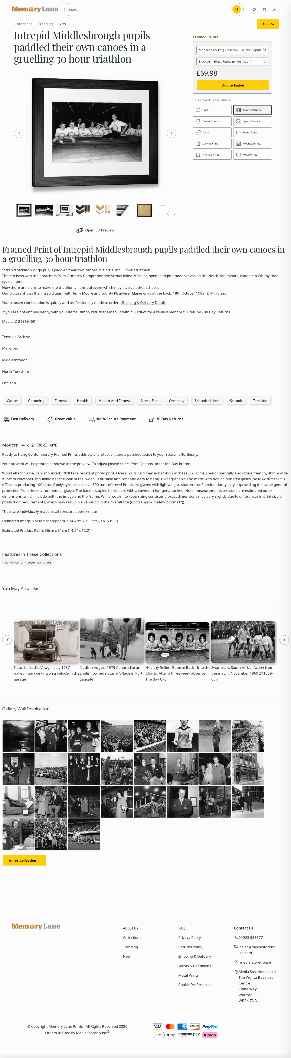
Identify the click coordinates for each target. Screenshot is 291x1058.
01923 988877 (251, 937)
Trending (45, 24)
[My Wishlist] (254, 9)
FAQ (181, 928)
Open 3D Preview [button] (99, 230)
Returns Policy (190, 946)
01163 (47, 562)
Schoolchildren (207, 400)
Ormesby (176, 400)
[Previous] (18, 133)
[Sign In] (274, 9)
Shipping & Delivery (194, 956)
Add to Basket (233, 85)
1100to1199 (33, 562)
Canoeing (36, 400)
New (62, 24)
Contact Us (243, 928)
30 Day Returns (217, 311)
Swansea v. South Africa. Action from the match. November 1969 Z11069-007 (242, 673)
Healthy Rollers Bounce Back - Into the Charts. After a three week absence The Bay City (178, 673)
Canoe (12, 400)
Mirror (19, 562)
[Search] (236, 9)
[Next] (171, 133)
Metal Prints (188, 975)
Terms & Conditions (194, 965)
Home (9, 562)
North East (150, 400)
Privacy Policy (189, 937)
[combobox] (149, 9)
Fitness (61, 400)
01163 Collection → (24, 860)
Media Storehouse (91, 1032)
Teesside (260, 400)
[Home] (35, 9)
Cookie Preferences (194, 984)
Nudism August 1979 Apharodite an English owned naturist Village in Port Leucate (111, 673)
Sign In (268, 24)
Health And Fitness (115, 400)
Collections (23, 24)
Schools (236, 400)
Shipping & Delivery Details (143, 302)
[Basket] (264, 9)
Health (82, 400)
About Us (130, 928)
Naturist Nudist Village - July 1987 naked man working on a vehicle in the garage (46, 673)
